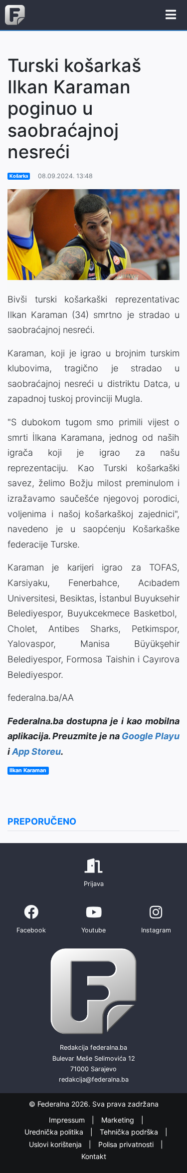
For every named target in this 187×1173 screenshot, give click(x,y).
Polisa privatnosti (127, 1144)
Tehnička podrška (130, 1132)
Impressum (68, 1120)
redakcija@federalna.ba (94, 1079)
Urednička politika (54, 1132)
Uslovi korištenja (56, 1144)
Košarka (18, 176)
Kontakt (93, 1156)
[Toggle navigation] (171, 14)
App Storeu (36, 751)
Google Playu (151, 736)
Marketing (118, 1120)
